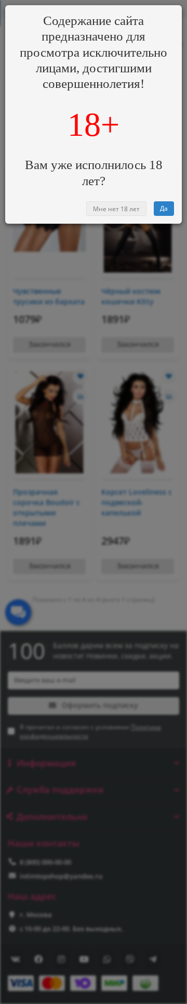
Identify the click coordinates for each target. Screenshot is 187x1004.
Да (164, 208)
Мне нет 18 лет (116, 208)
